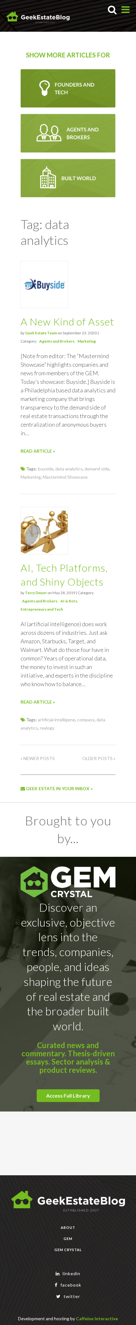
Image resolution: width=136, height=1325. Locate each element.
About (68, 1227)
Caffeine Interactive (97, 1318)
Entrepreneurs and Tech (42, 609)
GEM (68, 1238)
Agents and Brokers (56, 341)
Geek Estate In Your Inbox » (59, 788)
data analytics (69, 468)
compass (86, 719)
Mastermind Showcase (65, 477)
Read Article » (38, 451)
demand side (96, 468)
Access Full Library (68, 1095)
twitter (71, 1296)
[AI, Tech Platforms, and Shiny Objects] (44, 552)
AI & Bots (68, 601)
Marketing (86, 341)
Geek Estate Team (41, 333)
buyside (45, 468)
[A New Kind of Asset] (44, 306)
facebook (70, 1285)
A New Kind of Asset (67, 321)
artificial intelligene (56, 719)
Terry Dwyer (36, 592)
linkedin (70, 1273)
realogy (47, 728)
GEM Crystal (68, 1250)
